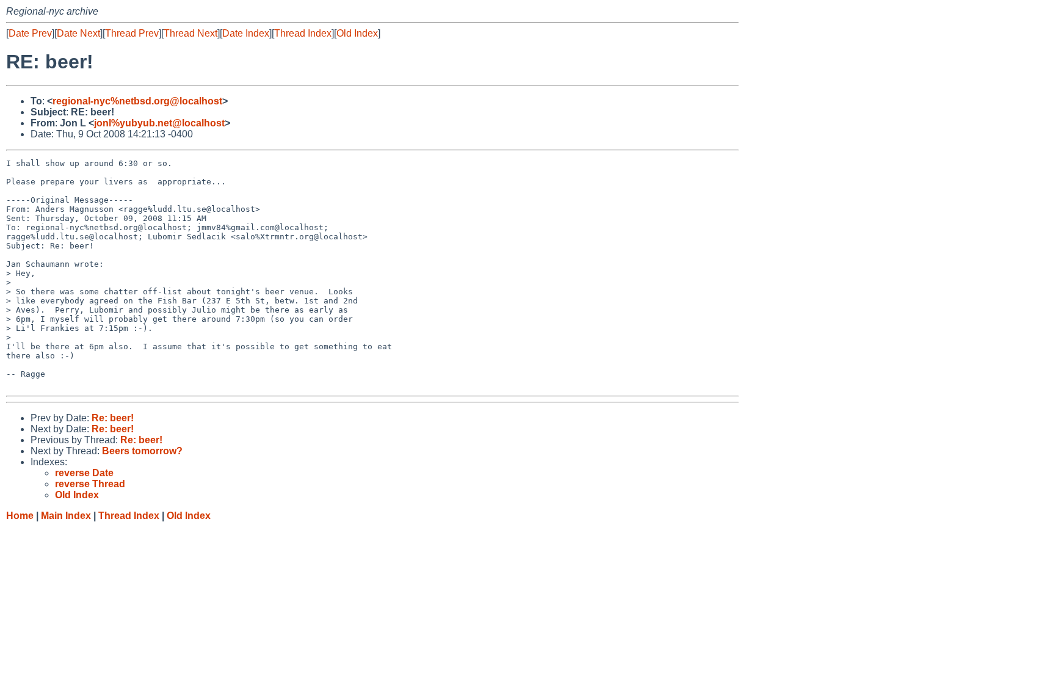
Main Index (66, 515)
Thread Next (190, 33)
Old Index (357, 33)
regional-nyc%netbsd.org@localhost (137, 101)
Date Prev (30, 33)
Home (20, 515)
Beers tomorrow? (142, 451)
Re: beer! (113, 418)
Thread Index (303, 33)
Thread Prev (132, 33)
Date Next (78, 33)
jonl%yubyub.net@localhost (159, 123)
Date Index (245, 33)
